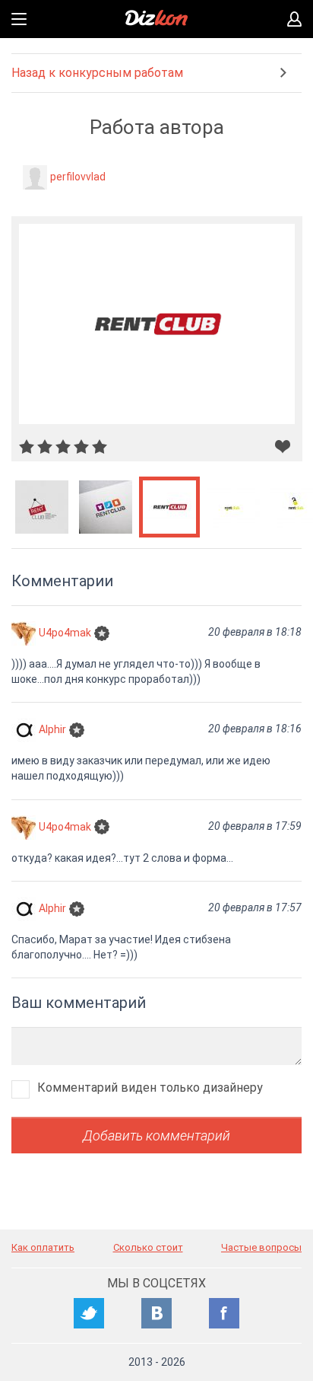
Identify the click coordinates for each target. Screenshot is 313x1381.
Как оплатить (42, 1247)
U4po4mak (65, 633)
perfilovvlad (78, 177)
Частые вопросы (261, 1247)
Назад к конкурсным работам (97, 72)
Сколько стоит (148, 1247)
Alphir (52, 729)
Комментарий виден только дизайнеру (150, 1087)
